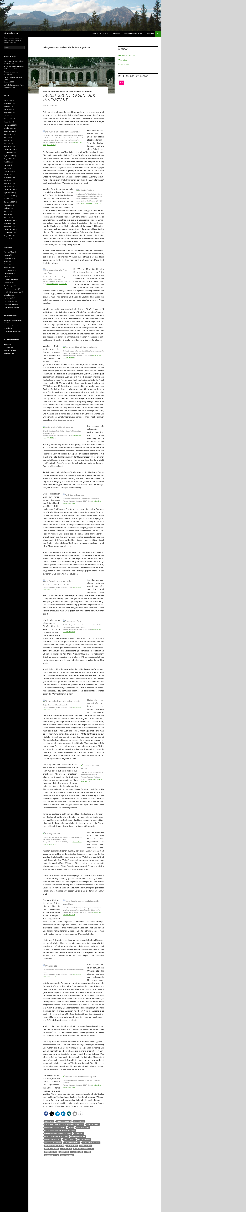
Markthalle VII (67, 1155)
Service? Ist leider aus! (11, 72)
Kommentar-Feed (10, 350)
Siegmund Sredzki (78, 1136)
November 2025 (9, 103)
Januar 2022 (8, 174)
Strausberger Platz (52, 1139)
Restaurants (9, 258)
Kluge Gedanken (10, 304)
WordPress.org (9, 353)
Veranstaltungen (9, 267)
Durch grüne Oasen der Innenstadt (69, 98)
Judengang (78, 1133)
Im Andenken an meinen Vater (14, 85)
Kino (6, 277)
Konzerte (8, 283)
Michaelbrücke (84, 1139)
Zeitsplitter (7, 295)
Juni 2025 (7, 106)
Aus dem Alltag (9, 252)
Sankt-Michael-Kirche (91, 1143)
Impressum (150, 34)
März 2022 (7, 168)
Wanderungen (49, 91)
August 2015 (8, 236)
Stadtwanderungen (64, 91)
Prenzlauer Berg (51, 1149)
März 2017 (7, 217)
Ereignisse (8, 298)
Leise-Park (64, 1152)
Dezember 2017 (9, 202)
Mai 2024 (7, 116)
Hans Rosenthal (51, 1155)
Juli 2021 (7, 180)
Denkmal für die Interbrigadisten (58, 1133)
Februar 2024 (8, 119)
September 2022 (9, 156)
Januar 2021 (8, 186)
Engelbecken (79, 1121)
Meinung (7, 255)
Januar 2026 (8, 100)
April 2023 (7, 140)
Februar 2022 (8, 171)
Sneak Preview (11, 280)
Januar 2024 (8, 122)
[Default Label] (121, 83)
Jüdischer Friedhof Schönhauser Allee (60, 1130)
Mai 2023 (7, 137)
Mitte (88, 1152)
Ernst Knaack (69, 1139)
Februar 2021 (8, 183)
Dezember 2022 (9, 150)
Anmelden (7, 344)
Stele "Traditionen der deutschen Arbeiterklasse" (64, 1124)
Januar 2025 (8, 110)
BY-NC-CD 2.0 (51, 145)
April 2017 (7, 214)
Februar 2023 (8, 146)
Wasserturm (72, 1146)
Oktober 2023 (8, 128)
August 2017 (8, 205)
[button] (46, 1113)
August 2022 (8, 159)
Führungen (9, 273)
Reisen (6, 261)
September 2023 (9, 131)
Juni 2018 (7, 199)
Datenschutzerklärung (133, 34)
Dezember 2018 (9, 196)
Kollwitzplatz (93, 1124)
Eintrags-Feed (8, 347)
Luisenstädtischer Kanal (83, 1149)
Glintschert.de (11, 34)
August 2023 (8, 134)
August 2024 (8, 113)
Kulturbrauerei (83, 1127)
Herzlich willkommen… (101, 34)
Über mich (117, 34)
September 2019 (9, 193)
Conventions (9, 270)
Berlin (71, 1127)
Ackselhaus (66, 1149)
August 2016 (8, 226)
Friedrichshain (51, 1152)
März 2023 (7, 143)
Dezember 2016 (9, 220)
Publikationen (124, 64)
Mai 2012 (7, 239)
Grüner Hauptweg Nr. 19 (54, 1146)
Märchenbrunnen (64, 1121)
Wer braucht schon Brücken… (14, 61)
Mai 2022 (7, 165)
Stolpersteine (85, 1146)
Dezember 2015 (9, 230)
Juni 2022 (7, 162)
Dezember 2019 (9, 190)
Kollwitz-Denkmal (72, 1143)
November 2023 (9, 125)
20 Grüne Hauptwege (83, 91)
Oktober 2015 (8, 233)
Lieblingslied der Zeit (12, 307)
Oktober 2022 (8, 153)
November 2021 (9, 177)
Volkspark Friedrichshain (55, 1127)
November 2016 (9, 223)
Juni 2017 (7, 208)
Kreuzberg (49, 1121)
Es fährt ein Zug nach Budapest (14, 66)
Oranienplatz (76, 1152)
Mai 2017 (7, 211)
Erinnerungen (9, 301)
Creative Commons (86, 203)
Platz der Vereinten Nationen (56, 1136)
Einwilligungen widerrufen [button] (13, 331)
